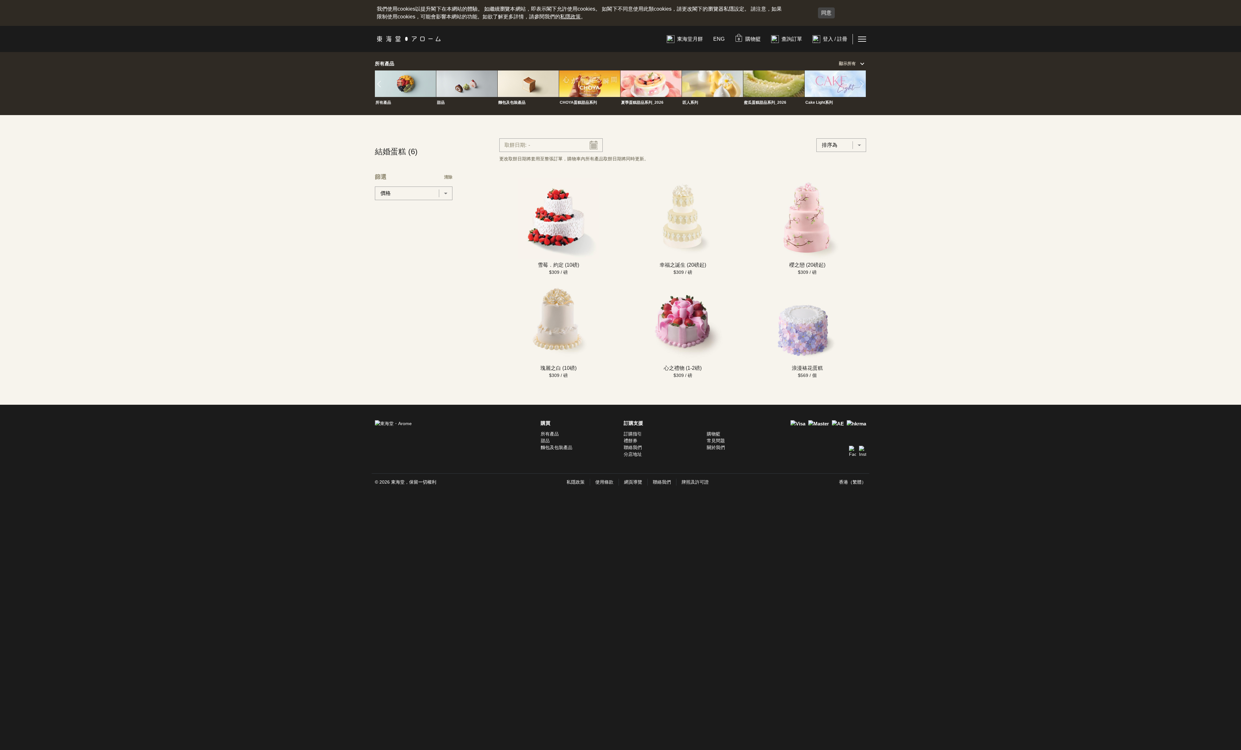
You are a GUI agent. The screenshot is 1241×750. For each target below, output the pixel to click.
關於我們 (716, 447)
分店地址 (633, 454)
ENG (719, 39)
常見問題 (716, 440)
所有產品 (550, 433)
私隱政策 (570, 16)
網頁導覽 (633, 482)
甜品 (545, 440)
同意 (826, 13)
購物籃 (713, 433)
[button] (748, 39)
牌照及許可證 (695, 482)
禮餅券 (630, 440)
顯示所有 (852, 64)
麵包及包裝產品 (556, 447)
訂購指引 (633, 433)
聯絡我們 (633, 447)
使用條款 (604, 482)
